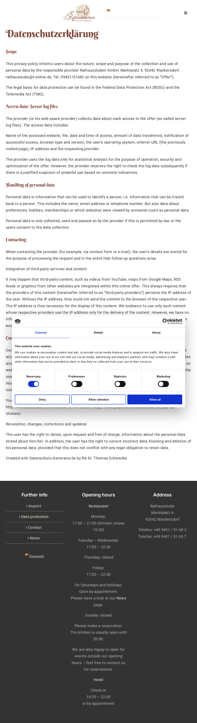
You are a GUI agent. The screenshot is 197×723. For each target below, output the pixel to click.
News (35, 538)
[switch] (76, 384)
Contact (35, 527)
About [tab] (156, 332)
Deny (42, 399)
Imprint (34, 506)
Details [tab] (98, 332)
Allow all (155, 399)
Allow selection (98, 399)
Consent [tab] (41, 332)
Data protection (35, 516)
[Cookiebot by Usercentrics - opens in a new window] (165, 321)
